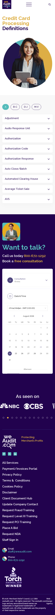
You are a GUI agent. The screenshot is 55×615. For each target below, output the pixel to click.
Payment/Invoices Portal (19, 468)
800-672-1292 (35, 256)
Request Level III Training (19, 516)
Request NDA (11, 534)
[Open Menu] (29, 4)
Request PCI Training (16, 522)
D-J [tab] (26, 107)
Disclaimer (9, 492)
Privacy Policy (12, 474)
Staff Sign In (10, 540)
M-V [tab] (36, 107)
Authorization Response (19, 158)
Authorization (13, 138)
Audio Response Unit (18, 128)
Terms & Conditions (16, 480)
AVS (7, 198)
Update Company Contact (20, 504)
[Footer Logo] (9, 442)
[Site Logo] (6, 4)
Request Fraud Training (18, 510)
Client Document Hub (17, 498)
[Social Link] (4, 454)
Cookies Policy (12, 486)
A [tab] (5, 107)
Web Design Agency (49, 601)
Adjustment (12, 118)
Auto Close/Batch (16, 168)
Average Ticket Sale (17, 188)
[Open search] (50, 4)
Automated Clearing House (22, 178)
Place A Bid (10, 528)
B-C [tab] (15, 107)
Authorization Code (16, 148)
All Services (10, 462)
